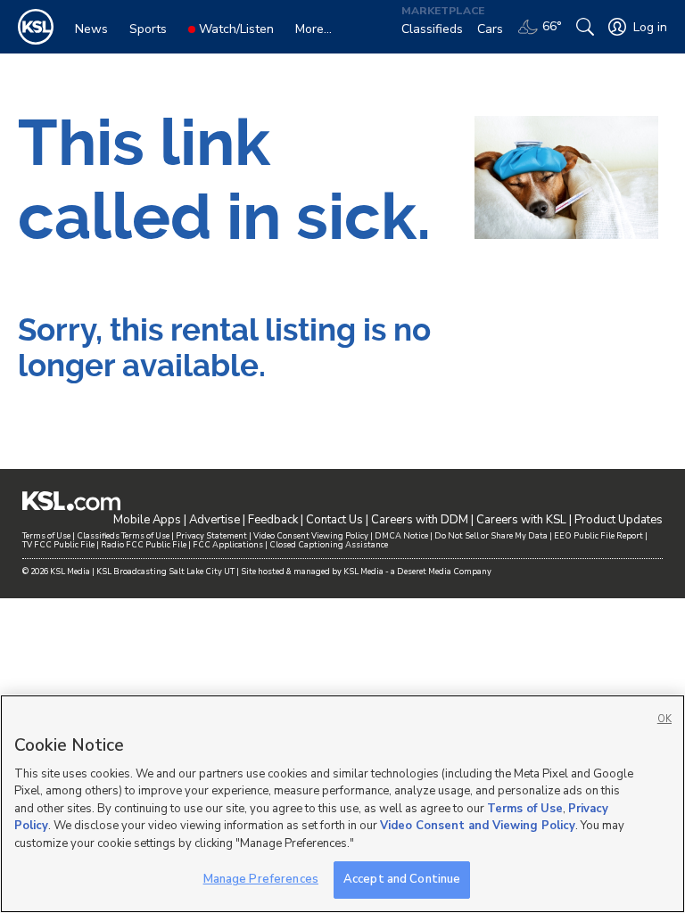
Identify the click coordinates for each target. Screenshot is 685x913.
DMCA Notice (401, 536)
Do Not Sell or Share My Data (491, 536)
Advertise (214, 520)
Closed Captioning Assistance (328, 544)
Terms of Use (46, 536)
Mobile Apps (147, 520)
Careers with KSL (521, 520)
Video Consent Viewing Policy (310, 536)
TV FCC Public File (58, 544)
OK (664, 719)
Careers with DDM (419, 520)
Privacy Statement (211, 536)
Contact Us (334, 520)
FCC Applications (228, 544)
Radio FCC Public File (143, 544)
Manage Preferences (260, 879)
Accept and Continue (401, 879)
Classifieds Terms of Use (123, 536)
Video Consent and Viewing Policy (477, 826)
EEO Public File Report (598, 536)
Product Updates (618, 520)
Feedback (273, 520)
